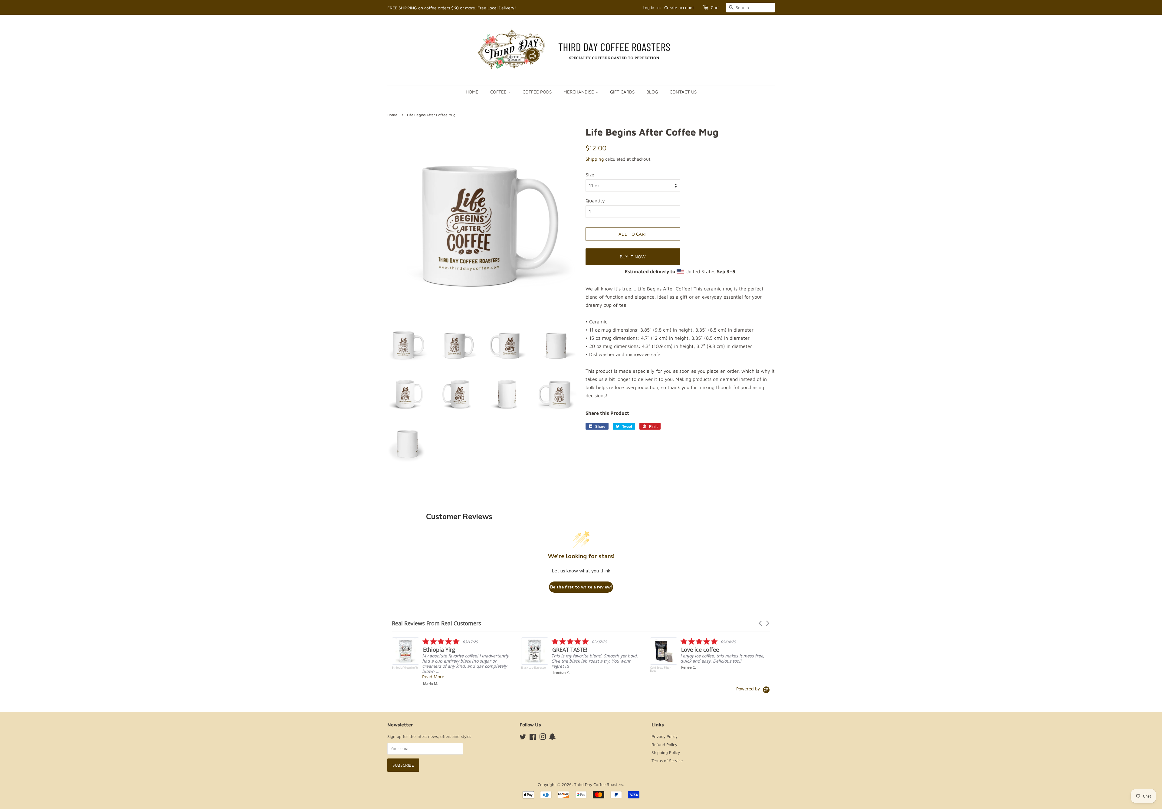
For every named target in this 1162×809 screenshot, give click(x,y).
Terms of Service (667, 760)
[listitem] (453, 657)
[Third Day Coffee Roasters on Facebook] (532, 737)
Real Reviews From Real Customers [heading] (436, 623)
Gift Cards (622, 91)
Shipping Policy (666, 752)
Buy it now (633, 256)
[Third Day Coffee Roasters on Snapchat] (552, 737)
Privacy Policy (665, 736)
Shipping (595, 159)
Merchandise (579, 91)
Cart (715, 7)
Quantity (595, 200)
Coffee (499, 91)
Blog (652, 91)
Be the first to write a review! (581, 587)
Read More (691, 677)
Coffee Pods (537, 91)
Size (590, 174)
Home (472, 91)
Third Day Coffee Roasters (598, 784)
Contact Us (683, 91)
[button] (760, 623)
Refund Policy (664, 744)
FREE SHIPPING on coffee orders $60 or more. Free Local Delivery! (451, 7)
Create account (679, 7)
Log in (648, 7)
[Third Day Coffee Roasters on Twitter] (523, 737)
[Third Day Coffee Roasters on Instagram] (542, 737)
